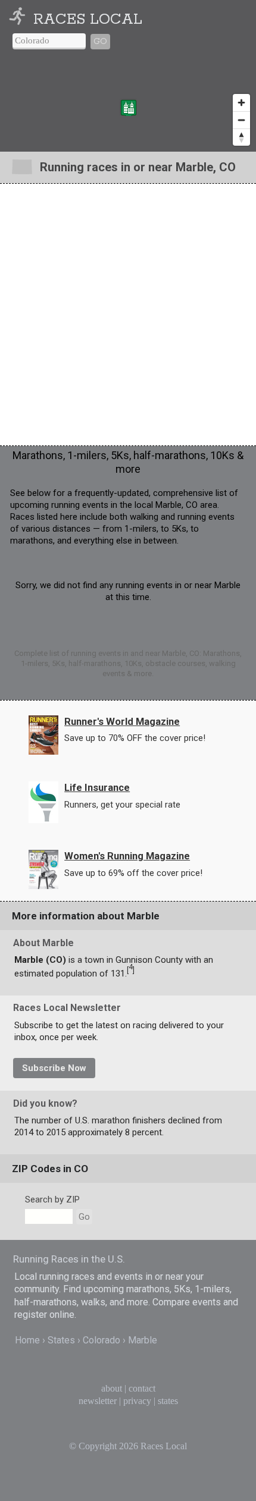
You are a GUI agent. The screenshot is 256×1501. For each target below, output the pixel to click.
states (168, 1401)
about (111, 1388)
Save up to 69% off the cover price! (133, 873)
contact (142, 1388)
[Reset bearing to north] (241, 137)
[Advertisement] (128, 314)
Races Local (87, 19)
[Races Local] (20, 19)
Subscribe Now (54, 1068)
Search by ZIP (52, 1199)
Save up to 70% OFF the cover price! (134, 738)
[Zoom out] (241, 119)
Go (100, 41)
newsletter (98, 1401)
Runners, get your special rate (122, 804)
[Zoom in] (241, 102)
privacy (137, 1401)
